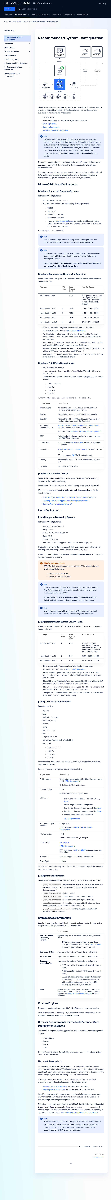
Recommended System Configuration (45, 22)
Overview (8, 15)
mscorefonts (64, 842)
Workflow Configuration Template (80, 994)
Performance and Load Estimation (77, 153)
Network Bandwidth (50, 1061)
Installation (27, 22)
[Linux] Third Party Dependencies (54, 701)
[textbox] (71, 591)
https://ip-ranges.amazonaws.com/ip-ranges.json (79, 1113)
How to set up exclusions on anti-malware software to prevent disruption (69, 498)
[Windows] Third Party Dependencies (56, 363)
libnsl (66, 801)
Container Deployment (51, 127)
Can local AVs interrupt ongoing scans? (57, 504)
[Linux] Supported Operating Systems (56, 517)
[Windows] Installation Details (53, 473)
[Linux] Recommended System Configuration (60, 622)
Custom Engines (48, 1003)
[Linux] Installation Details (51, 876)
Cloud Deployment (49, 124)
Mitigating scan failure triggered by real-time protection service (66, 501)
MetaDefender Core (42, 3)
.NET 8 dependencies (72, 781)
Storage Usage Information (75, 331)
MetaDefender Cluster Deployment (55, 130)
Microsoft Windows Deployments (58, 184)
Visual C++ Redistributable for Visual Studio (74, 449)
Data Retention (95, 945)
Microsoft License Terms (64, 221)
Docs (5, 22)
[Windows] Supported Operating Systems (58, 191)
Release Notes (83, 15)
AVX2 (74, 443)
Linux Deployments (50, 510)
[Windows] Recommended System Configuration (62, 274)
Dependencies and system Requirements (86, 432)
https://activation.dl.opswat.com (55, 1087)
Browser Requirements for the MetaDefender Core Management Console (68, 1024)
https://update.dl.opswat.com (54, 1090)
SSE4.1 (81, 443)
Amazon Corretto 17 (65, 426)
